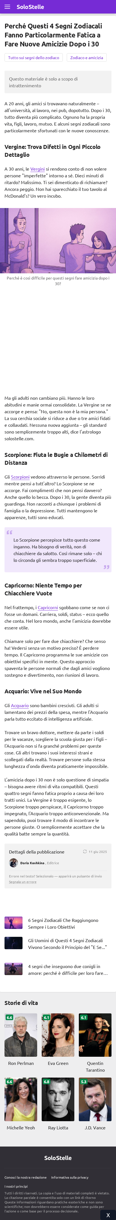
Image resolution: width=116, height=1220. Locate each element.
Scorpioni (20, 476)
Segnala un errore (23, 881)
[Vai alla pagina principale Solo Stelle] (30, 6)
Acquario (20, 705)
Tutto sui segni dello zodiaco (33, 57)
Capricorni (48, 607)
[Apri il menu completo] (7, 7)
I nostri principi (16, 1186)
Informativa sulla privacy (69, 1177)
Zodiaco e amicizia (86, 57)
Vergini (37, 168)
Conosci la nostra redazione (26, 1177)
